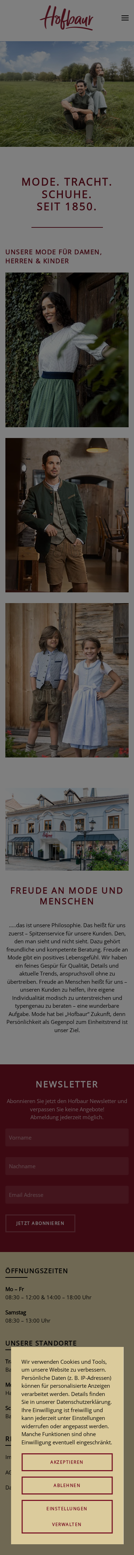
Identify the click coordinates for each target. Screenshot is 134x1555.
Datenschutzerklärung (83, 1401)
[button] (125, 18)
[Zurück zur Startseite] (67, 18)
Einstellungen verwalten (67, 1516)
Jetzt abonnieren (40, 1223)
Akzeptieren (67, 1462)
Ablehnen (67, 1485)
